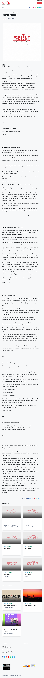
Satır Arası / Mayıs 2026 (10, 605)
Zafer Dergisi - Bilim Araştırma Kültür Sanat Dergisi (13, 675)
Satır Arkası (7, 522)
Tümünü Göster (39, 586)
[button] (3, 7)
